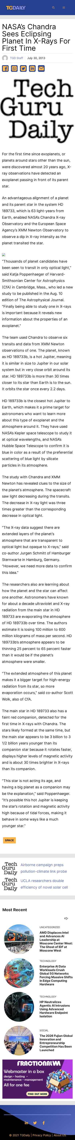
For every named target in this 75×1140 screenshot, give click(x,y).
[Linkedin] (26, 1123)
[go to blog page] (66, 918)
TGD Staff (16, 58)
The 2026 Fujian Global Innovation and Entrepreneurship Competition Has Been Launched (56, 1043)
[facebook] (5, 68)
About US (60, 1135)
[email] (41, 68)
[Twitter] (35, 1123)
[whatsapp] (14, 68)
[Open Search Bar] (53, 8)
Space (9, 840)
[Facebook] (43, 1123)
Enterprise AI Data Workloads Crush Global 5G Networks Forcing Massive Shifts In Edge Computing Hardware (56, 975)
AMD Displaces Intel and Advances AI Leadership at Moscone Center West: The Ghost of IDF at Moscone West (56, 941)
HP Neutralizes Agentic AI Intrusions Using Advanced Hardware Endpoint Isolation (55, 1009)
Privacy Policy (42, 1135)
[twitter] (23, 68)
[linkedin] (32, 68)
